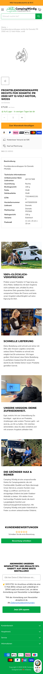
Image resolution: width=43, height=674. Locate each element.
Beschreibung (9, 161)
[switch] (38, 670)
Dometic (7, 103)
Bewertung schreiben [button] (21, 541)
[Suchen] (38, 16)
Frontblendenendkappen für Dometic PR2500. (21, 195)
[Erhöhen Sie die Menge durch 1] (22, 117)
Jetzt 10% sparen (21, 610)
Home (3, 27)
